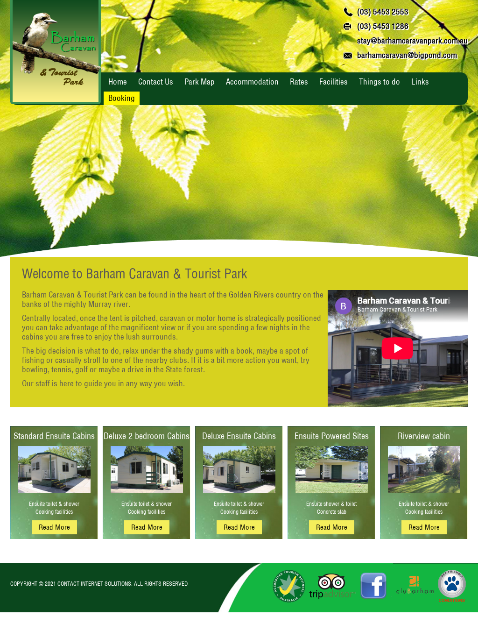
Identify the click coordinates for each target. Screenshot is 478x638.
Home (117, 81)
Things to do (379, 81)
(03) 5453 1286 (382, 26)
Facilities (333, 81)
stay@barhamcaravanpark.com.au (412, 40)
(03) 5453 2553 (382, 11)
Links (420, 81)
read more (54, 527)
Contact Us (155, 81)
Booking (121, 98)
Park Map (199, 81)
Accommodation (252, 81)
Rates (299, 81)
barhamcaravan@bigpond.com (407, 55)
